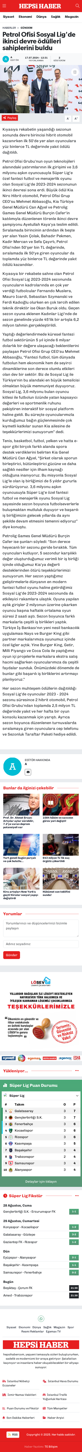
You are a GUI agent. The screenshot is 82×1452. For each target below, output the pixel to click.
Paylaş (11, 118)
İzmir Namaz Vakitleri (22, 1395)
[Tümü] (77, 1071)
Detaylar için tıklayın (41, 1181)
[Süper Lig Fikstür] (77, 1196)
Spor (71, 1327)
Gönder (11, 955)
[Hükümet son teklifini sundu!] (61, 878)
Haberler (9, 27)
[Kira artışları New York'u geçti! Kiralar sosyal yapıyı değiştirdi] (21, 878)
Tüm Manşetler (57, 1408)
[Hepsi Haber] (40, 6)
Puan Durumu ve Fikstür (23, 1408)
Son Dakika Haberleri (20, 1417)
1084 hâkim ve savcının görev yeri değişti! (58, 819)
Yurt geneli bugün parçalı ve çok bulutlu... (19, 859)
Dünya (41, 17)
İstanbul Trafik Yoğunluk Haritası (55, 1397)
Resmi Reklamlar (32, 1331)
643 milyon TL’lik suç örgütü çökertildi (56, 859)
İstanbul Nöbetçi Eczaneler (16, 1383)
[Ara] (78, 6)
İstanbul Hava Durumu (63, 1381)
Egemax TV (53, 1331)
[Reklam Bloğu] (41, 1011)
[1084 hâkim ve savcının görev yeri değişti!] (61, 804)
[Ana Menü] (4, 6)
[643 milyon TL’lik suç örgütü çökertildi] (61, 845)
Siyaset (8, 17)
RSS (15, 1434)
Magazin (72, 17)
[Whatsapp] (41, 1319)
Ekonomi (25, 17)
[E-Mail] (28, 772)
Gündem (26, 27)
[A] (12, 766)
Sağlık (55, 17)
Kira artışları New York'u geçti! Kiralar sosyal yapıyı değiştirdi (20, 895)
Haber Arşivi (55, 1417)
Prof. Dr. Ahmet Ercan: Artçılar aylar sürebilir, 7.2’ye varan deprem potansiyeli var (18, 822)
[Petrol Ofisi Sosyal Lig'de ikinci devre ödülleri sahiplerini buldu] (41, 89)
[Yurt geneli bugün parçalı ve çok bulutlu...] (21, 845)
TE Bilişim (51, 1446)
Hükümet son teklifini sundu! (56, 893)
